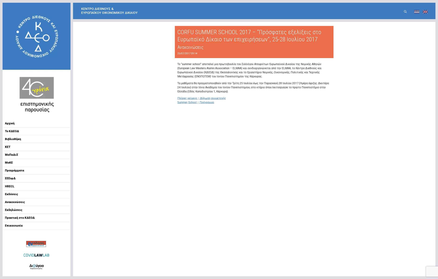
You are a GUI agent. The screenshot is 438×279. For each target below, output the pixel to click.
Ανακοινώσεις (15, 202)
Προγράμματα (14, 170)
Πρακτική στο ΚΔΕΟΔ (20, 217)
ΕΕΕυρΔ (10, 178)
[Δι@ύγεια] (36, 266)
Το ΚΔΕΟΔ (12, 131)
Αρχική (10, 123)
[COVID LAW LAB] (36, 255)
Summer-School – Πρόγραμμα (195, 102)
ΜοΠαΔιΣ (11, 154)
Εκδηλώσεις (13, 210)
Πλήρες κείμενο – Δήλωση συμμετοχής (201, 98)
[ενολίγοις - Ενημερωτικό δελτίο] (36, 244)
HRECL (9, 186)
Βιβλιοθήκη (13, 139)
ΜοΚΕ (9, 162)
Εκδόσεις (11, 194)
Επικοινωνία (14, 225)
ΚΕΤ (7, 147)
